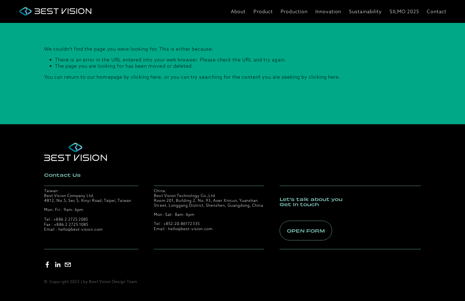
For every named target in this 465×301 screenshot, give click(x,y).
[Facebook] (47, 264)
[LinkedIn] (57, 264)
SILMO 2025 (404, 11)
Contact (436, 11)
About (238, 11)
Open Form (306, 230)
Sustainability (365, 11)
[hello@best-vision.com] (68, 264)
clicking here (146, 77)
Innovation (328, 11)
